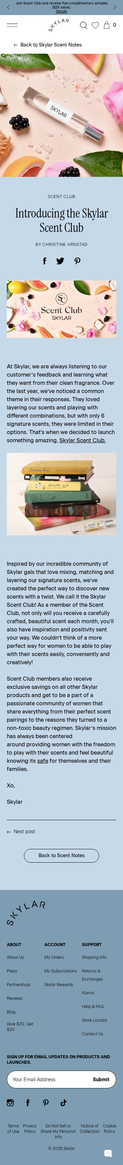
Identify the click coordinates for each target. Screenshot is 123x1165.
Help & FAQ (93, 1006)
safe (42, 761)
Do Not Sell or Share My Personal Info (58, 1131)
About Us (15, 957)
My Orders (54, 957)
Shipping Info (94, 957)
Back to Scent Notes (62, 856)
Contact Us (92, 1034)
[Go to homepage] (60, 25)
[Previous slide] (8, 7)
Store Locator (94, 1020)
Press (12, 971)
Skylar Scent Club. (82, 440)
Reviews (15, 998)
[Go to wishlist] (95, 25)
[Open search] (83, 25)
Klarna (88, 993)
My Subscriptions (60, 971)
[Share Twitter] (60, 261)
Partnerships (18, 984)
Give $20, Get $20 (20, 1027)
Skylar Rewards (58, 984)
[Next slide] (115, 7)
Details (61, 11)
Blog (11, 1012)
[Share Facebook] (45, 261)
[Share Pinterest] (77, 261)
